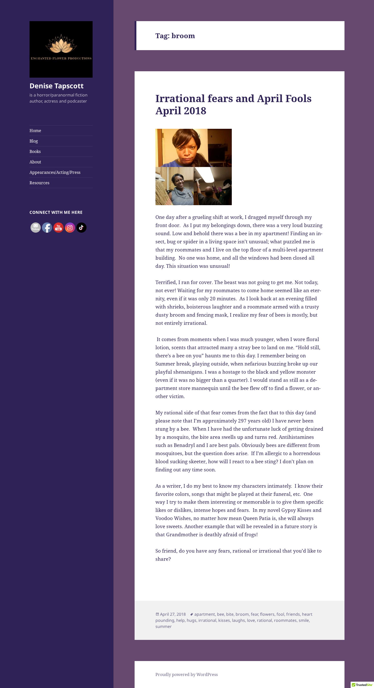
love (251, 620)
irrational (207, 620)
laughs (238, 620)
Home (35, 130)
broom (242, 614)
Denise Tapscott (57, 85)
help (180, 620)
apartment (204, 614)
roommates (285, 620)
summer (163, 626)
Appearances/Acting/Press (55, 172)
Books (35, 151)
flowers (267, 614)
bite (230, 614)
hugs (191, 620)
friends (293, 614)
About (35, 162)
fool (280, 614)
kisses (224, 620)
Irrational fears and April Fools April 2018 (233, 104)
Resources (39, 183)
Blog (34, 141)
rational (264, 620)
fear (254, 614)
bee (220, 614)
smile (304, 620)
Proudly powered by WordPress (186, 674)
